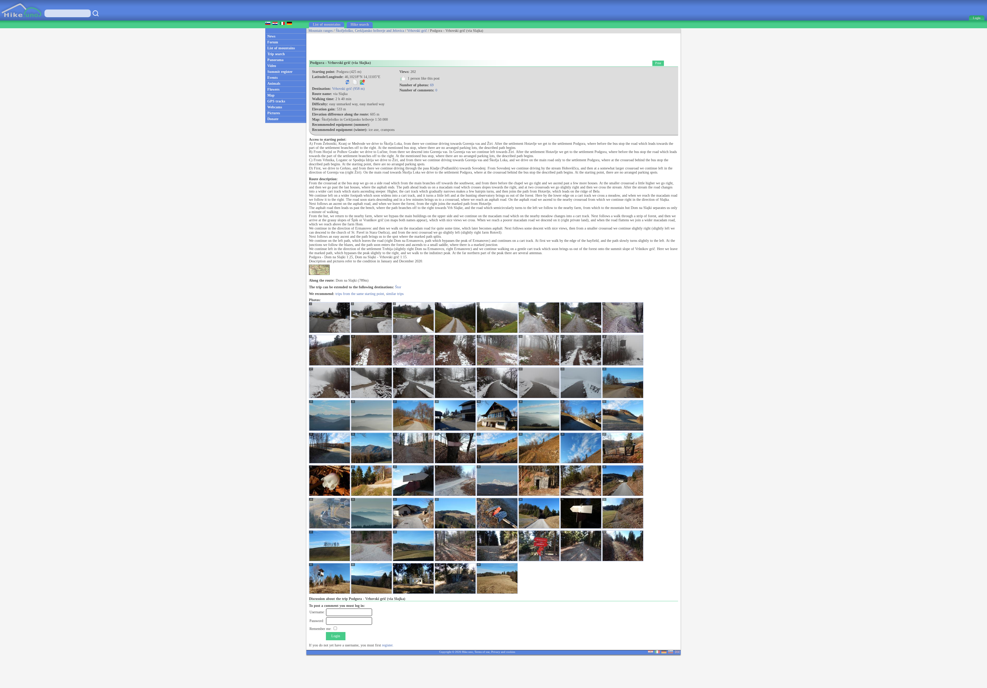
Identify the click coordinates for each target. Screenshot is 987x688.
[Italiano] (657, 652)
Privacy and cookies (503, 651)
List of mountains (326, 24)
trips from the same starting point (359, 294)
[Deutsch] (663, 652)
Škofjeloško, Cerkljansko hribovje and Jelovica (370, 31)
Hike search (360, 24)
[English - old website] (677, 652)
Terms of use (482, 651)
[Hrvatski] (650, 652)
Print (658, 63)
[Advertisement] (400, 44)
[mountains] (22, 19)
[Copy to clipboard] (355, 83)
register (387, 645)
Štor (398, 287)
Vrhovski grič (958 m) (348, 89)
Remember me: (320, 629)
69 (432, 85)
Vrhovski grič (417, 31)
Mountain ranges (320, 31)
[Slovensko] (670, 652)
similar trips (395, 294)
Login (335, 636)
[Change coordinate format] (347, 83)
